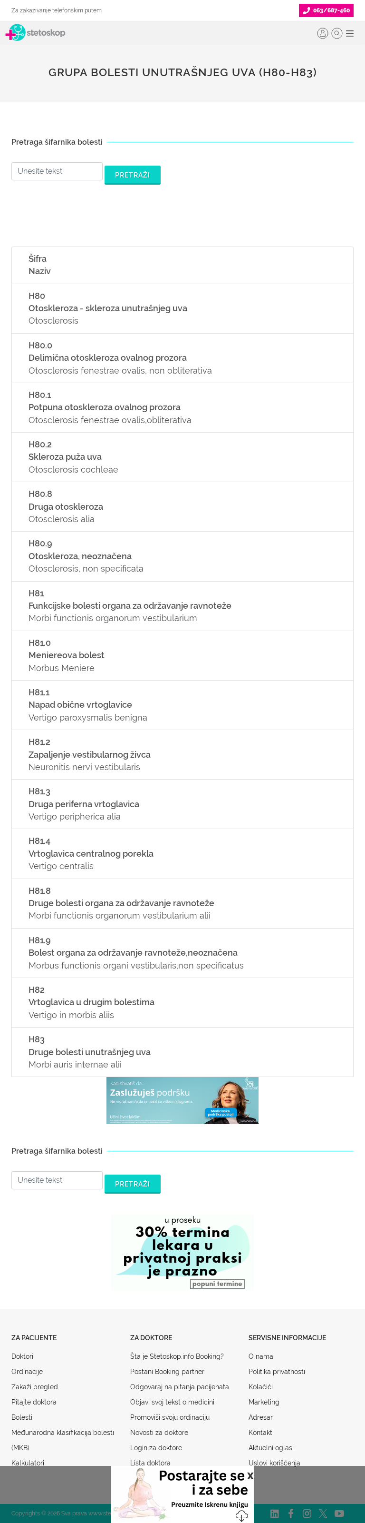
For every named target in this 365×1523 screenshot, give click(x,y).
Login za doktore (156, 1448)
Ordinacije (27, 1371)
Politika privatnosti (277, 1371)
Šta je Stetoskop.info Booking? (177, 1356)
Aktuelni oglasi (271, 1448)
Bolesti (21, 1417)
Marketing (264, 1402)
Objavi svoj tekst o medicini (172, 1402)
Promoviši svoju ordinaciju (170, 1417)
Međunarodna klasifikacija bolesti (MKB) (62, 1440)
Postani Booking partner (167, 1371)
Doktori (22, 1356)
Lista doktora (150, 1463)
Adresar (261, 1417)
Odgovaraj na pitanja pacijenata (179, 1387)
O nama (261, 1356)
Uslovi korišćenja (274, 1463)
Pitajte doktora (34, 1402)
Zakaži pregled (34, 1387)
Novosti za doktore (159, 1432)
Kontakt (260, 1432)
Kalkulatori (27, 1463)
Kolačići (261, 1387)
